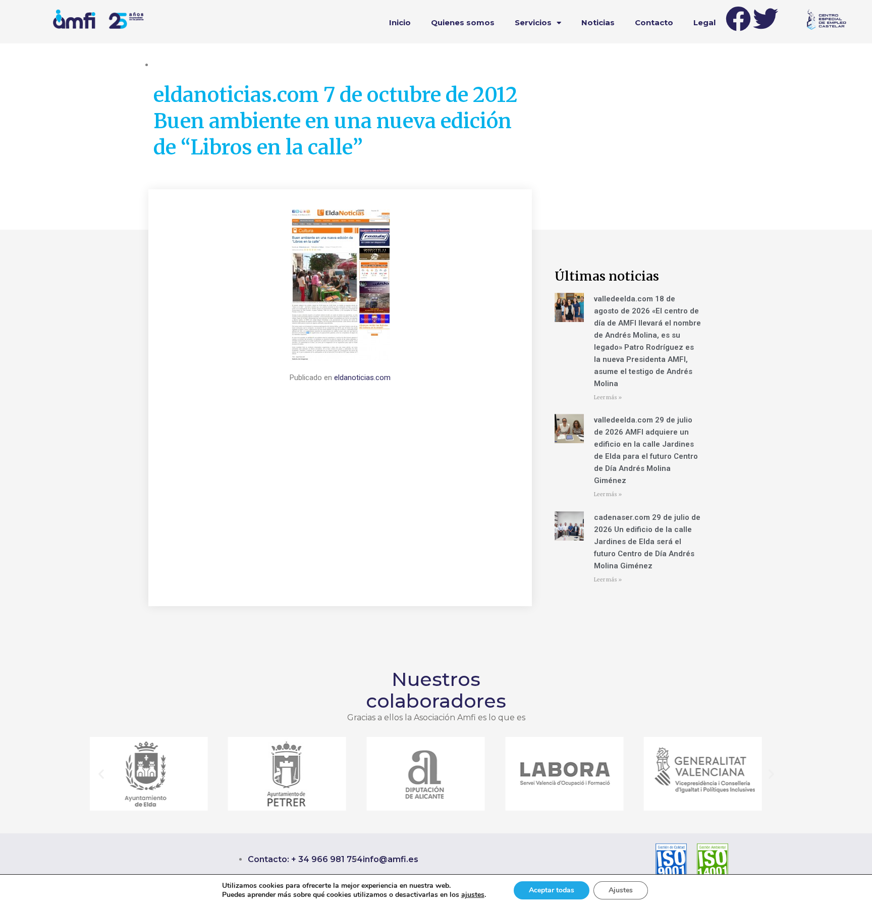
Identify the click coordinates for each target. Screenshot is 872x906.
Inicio (400, 22)
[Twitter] (765, 18)
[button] (101, 774)
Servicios (533, 22)
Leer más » (608, 397)
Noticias (598, 22)
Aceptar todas (551, 890)
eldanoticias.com (362, 377)
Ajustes (621, 890)
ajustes (472, 894)
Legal (704, 22)
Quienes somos (463, 22)
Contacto (654, 22)
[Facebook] (738, 18)
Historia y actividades (188, 64)
